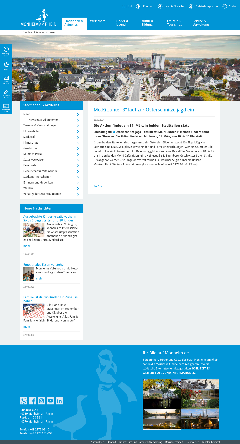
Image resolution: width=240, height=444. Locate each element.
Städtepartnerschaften (37, 176)
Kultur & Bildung (147, 22)
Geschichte (30, 148)
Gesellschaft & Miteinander (40, 171)
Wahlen (28, 188)
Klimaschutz (30, 142)
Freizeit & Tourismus (174, 22)
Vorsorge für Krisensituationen (42, 193)
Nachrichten (97, 442)
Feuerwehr (30, 165)
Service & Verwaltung (201, 22)
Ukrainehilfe (31, 131)
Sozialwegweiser (33, 159)
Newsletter (193, 442)
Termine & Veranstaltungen (40, 125)
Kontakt (112, 442)
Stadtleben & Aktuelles (73, 22)
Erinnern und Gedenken (38, 182)
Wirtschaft (97, 21)
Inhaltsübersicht (211, 442)
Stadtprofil (29, 137)
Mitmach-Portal (33, 154)
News (52, 32)
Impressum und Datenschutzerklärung (140, 442)
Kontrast (148, 6)
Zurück (98, 186)
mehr (26, 246)
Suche (232, 6)
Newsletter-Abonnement (44, 119)
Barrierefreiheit (174, 442)
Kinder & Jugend (122, 22)
